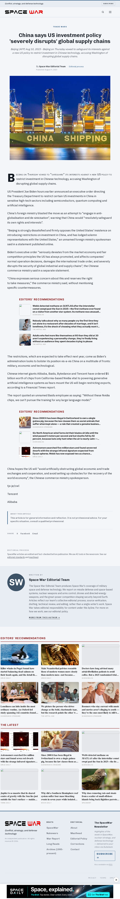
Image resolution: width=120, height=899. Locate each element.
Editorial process (76, 66)
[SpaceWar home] (24, 12)
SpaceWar (52, 827)
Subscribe (108, 4)
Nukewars (52, 833)
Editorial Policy (79, 838)
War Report (53, 838)
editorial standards (16, 557)
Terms (103, 878)
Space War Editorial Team (52, 66)
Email (35, 533)
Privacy (92, 878)
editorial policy (60, 611)
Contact (75, 849)
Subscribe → (105, 855)
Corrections (77, 844)
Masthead (76, 833)
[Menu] (110, 12)
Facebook (25, 533)
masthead (33, 557)
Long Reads (53, 844)
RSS (110, 864)
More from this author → (44, 617)
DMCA (112, 878)
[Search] (103, 12)
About (74, 827)
